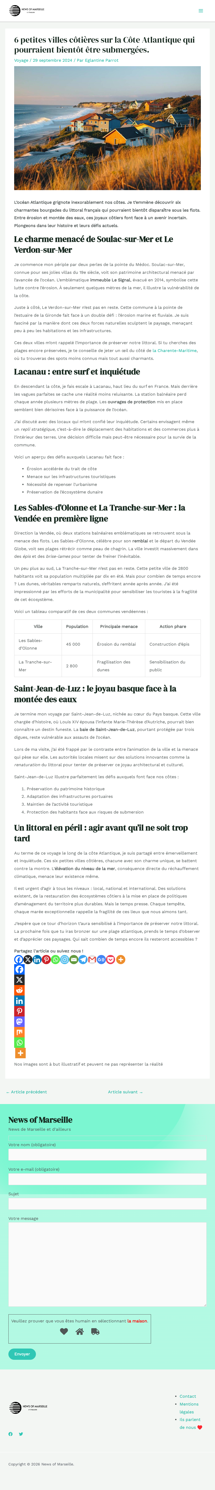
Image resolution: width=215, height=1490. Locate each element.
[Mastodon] (19, 1021)
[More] (120, 959)
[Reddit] (19, 990)
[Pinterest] (46, 959)
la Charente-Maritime (175, 350)
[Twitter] (21, 1434)
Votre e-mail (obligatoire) (34, 1169)
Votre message (23, 1218)
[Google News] (101, 959)
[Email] (73, 959)
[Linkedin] (37, 959)
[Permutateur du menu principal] (201, 10)
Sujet (13, 1193)
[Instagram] (64, 959)
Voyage (21, 60)
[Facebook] (18, 959)
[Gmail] (92, 959)
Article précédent (26, 1091)
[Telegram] (83, 959)
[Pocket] (110, 959)
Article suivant (125, 1091)
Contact (188, 1396)
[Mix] (19, 1032)
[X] (28, 959)
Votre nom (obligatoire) (32, 1144)
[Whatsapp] (55, 959)
